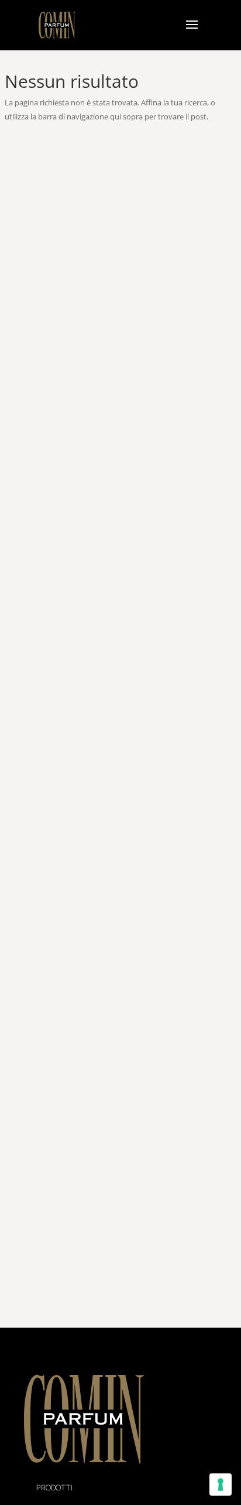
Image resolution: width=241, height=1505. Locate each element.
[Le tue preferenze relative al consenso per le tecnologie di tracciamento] (220, 1484)
